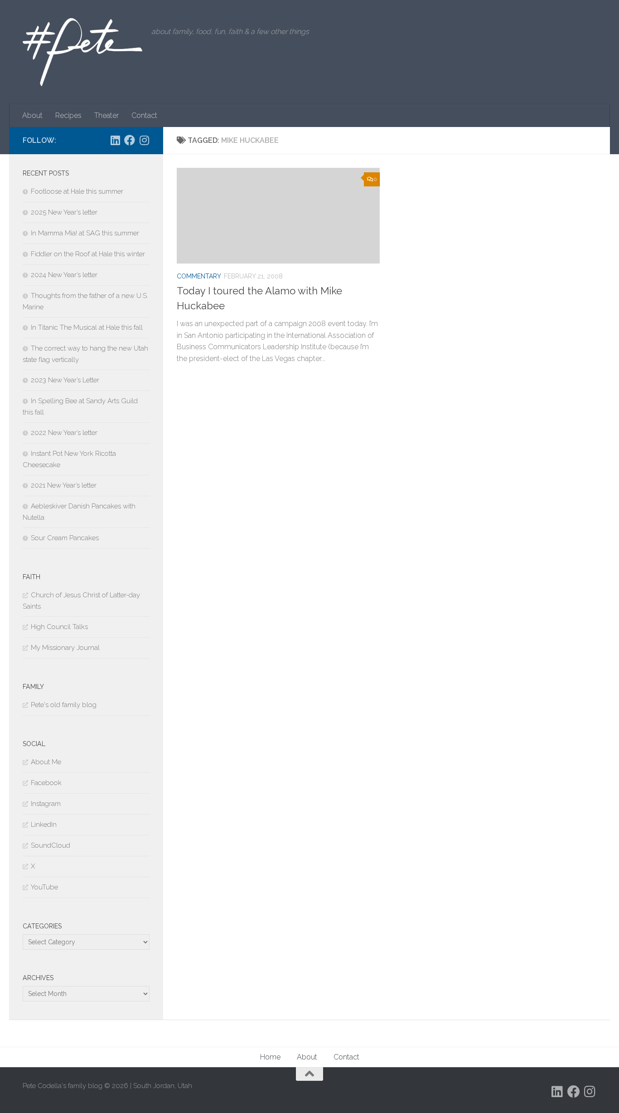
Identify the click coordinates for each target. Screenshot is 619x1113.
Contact (144, 115)
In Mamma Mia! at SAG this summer (85, 233)
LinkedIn (44, 824)
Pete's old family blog (64, 705)
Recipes (68, 115)
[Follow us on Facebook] (129, 140)
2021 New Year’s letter (64, 485)
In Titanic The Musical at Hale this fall (87, 327)
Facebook (46, 783)
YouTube (44, 887)
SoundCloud (50, 845)
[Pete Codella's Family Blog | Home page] (82, 52)
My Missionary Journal (65, 648)
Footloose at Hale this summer (77, 191)
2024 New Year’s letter (64, 275)
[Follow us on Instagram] (144, 140)
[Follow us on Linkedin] (115, 140)
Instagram (46, 804)
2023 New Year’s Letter (65, 380)
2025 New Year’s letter (64, 212)
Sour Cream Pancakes (65, 538)
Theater (106, 115)
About (32, 115)
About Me (46, 762)
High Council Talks (59, 627)
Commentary (199, 276)
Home (270, 1057)
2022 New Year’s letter (64, 433)
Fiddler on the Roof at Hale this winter (88, 254)
